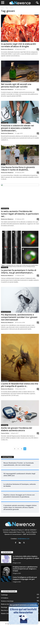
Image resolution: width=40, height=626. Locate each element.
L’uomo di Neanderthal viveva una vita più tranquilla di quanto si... (19, 385)
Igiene (3, 164)
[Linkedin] (20, 543)
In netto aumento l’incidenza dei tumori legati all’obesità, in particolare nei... (20, 214)
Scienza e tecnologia (7, 601)
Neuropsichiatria (6, 81)
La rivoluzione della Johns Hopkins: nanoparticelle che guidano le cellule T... (26, 558)
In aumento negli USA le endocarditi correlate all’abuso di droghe (18, 45)
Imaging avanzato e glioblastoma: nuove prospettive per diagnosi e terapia (25, 569)
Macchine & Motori (6, 610)
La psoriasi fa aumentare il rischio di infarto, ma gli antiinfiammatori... (18, 271)
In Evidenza (4, 598)
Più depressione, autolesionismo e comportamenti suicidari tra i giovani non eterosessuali (19, 317)
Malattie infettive (6, 613)
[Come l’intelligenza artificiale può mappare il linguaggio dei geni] (6, 579)
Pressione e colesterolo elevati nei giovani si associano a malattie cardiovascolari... (17, 128)
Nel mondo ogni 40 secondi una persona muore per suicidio (16, 85)
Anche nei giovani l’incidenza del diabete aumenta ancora (16, 429)
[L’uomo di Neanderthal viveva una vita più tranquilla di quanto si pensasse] (20, 358)
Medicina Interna (6, 604)
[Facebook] (16, 543)
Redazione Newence (7, 49)
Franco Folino (5, 433)
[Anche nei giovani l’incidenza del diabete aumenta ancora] (20, 413)
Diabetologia (5, 208)
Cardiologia (5, 41)
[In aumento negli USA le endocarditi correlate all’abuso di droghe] (20, 28)
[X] (24, 543)
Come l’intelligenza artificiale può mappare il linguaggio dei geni (25, 578)
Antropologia (5, 380)
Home (2, 8)
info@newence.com (23, 538)
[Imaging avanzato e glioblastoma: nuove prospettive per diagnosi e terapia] (6, 571)
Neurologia (4, 607)
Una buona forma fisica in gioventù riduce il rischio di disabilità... (18, 168)
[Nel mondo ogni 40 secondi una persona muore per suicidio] (20, 71)
